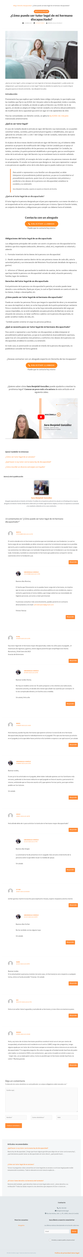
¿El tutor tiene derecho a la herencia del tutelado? (26, 1181)
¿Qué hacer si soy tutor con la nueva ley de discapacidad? (28, 462)
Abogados (21, 1225)
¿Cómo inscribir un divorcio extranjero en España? (25, 467)
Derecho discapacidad (24, 6)
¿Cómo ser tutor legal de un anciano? (20, 457)
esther (18, 889)
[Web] (67, 1118)
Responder (73, 562)
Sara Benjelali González (31, 572)
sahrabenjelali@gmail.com (44, 605)
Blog (14, 6)
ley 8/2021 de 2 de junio (58, 116)
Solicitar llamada (42, 224)
